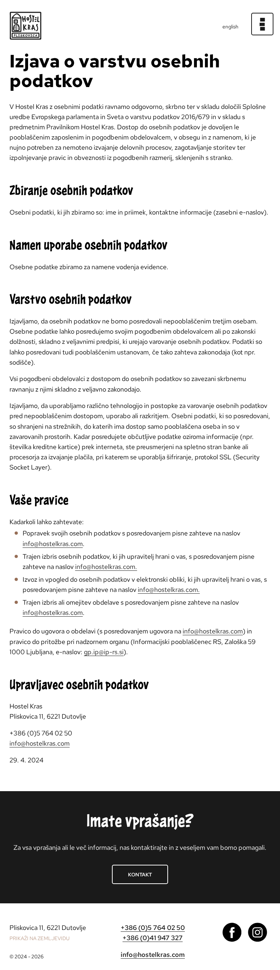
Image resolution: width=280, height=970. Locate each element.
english (230, 26)
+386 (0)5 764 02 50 (153, 927)
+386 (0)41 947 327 (152, 938)
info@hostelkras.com (53, 543)
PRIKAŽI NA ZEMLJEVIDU (39, 938)
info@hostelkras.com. (106, 566)
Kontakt (140, 874)
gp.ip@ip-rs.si (104, 652)
